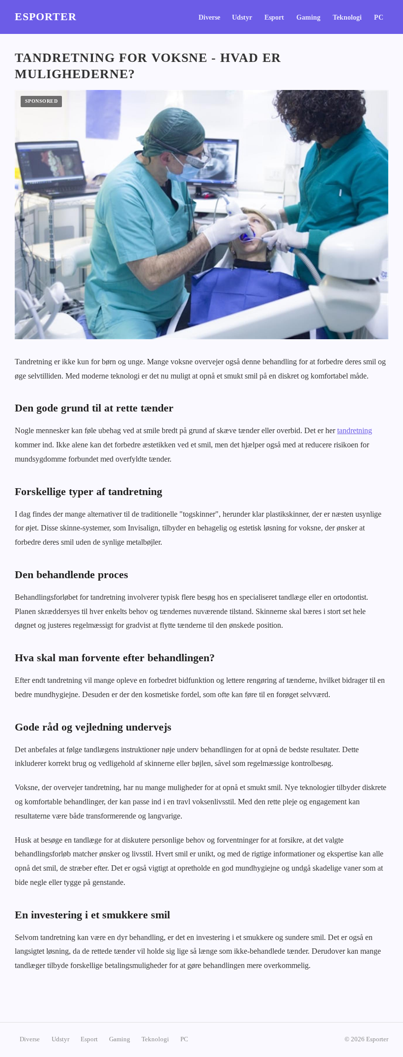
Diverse (209, 17)
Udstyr (242, 17)
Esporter (46, 17)
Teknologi (347, 17)
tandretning (354, 430)
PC (378, 17)
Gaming (308, 17)
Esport (274, 17)
